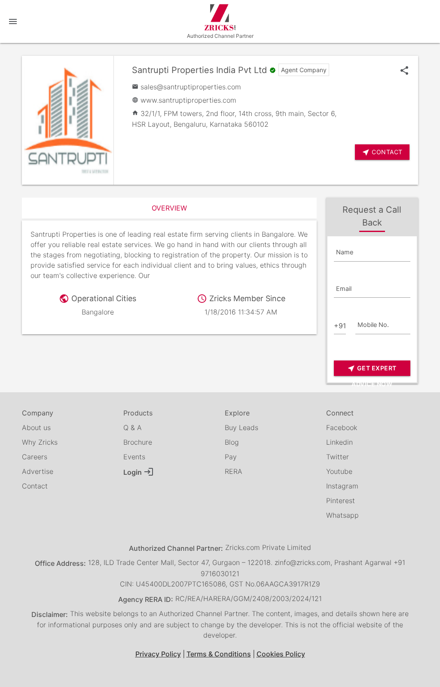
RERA (233, 471)
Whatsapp (342, 515)
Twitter (337, 456)
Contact (35, 486)
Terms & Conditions (218, 654)
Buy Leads (241, 427)
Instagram (342, 486)
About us (36, 427)
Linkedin (339, 442)
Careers (34, 456)
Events (134, 456)
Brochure (137, 442)
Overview (169, 208)
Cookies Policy (281, 654)
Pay (231, 456)
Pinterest (340, 500)
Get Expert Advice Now (372, 370)
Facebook (341, 427)
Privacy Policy (158, 654)
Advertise (37, 471)
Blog (232, 442)
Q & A (132, 427)
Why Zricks (40, 442)
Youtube (339, 471)
